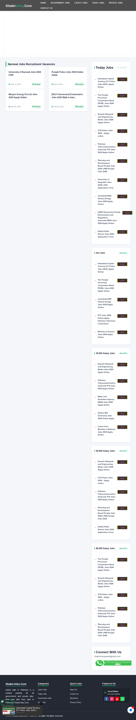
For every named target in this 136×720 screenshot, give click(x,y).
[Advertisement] (68, 33)
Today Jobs (98, 3)
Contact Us (47, 8)
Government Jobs (60, 3)
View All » (123, 253)
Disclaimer (74, 698)
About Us (73, 690)
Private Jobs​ (116, 3)
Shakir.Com (19, 6)
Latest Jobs (81, 3)
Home (43, 3)
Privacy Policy (75, 702)
